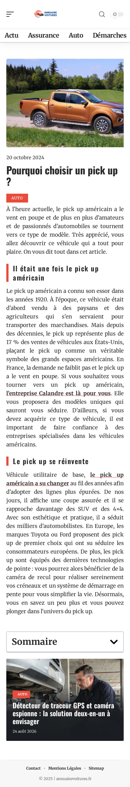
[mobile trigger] (11, 14)
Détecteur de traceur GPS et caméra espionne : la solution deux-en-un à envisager (63, 713)
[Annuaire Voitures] (45, 14)
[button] (113, 642)
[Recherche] (102, 14)
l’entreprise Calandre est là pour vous (58, 393)
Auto (22, 694)
